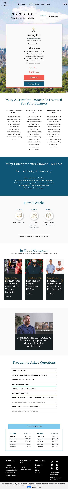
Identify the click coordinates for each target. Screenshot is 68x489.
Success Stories (11, 470)
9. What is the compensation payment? (26, 406)
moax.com (40, 436)
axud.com (13, 444)
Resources (39, 465)
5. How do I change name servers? (24, 388)
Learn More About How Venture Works (34, 236)
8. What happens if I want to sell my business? (28, 402)
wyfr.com (40, 441)
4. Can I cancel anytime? (20, 384)
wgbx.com (40, 439)
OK (29, 487)
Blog (37, 470)
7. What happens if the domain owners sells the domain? (32, 397)
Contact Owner (34, 84)
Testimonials (10, 468)
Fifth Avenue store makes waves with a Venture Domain (12, 285)
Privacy (57, 480)
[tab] (34, 370)
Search (8, 465)
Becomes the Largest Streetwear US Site (34, 284)
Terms (52, 480)
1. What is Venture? (19, 370)
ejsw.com (13, 446)
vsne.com (13, 441)
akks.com (40, 444)
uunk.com (13, 436)
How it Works (10, 475)
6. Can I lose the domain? (21, 393)
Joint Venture (25, 470)
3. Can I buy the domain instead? (23, 379)
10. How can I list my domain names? (25, 411)
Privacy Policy (36, 487)
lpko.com (40, 446)
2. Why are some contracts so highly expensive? (29, 375)
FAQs (37, 468)
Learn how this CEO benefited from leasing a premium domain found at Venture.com (34, 342)
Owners (23, 467)
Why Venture (10, 473)
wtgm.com (13, 439)
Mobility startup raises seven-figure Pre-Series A (54, 284)
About (37, 473)
